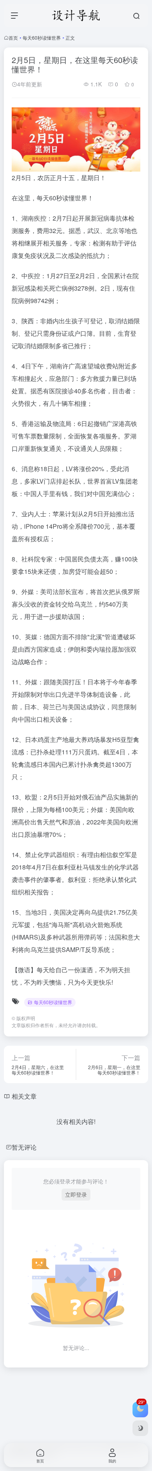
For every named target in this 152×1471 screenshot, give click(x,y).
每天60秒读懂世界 (42, 37)
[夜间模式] (140, 1428)
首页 (13, 37)
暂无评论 (24, 1147)
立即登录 (76, 1194)
